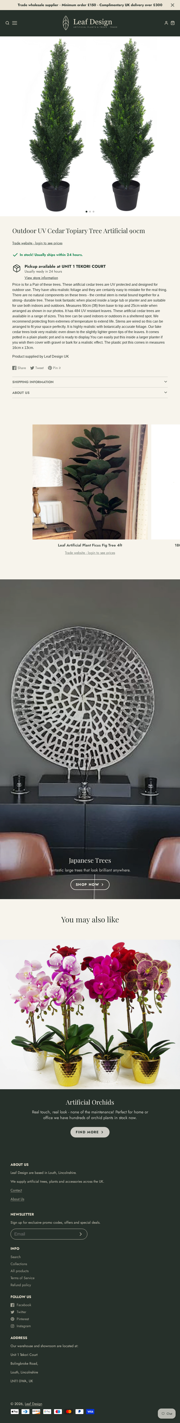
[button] (86, 211)
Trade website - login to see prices (37, 243)
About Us (17, 1199)
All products (20, 1270)
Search (16, 1256)
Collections (19, 1263)
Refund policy (21, 1284)
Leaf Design (33, 1403)
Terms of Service (22, 1277)
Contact (16, 1190)
